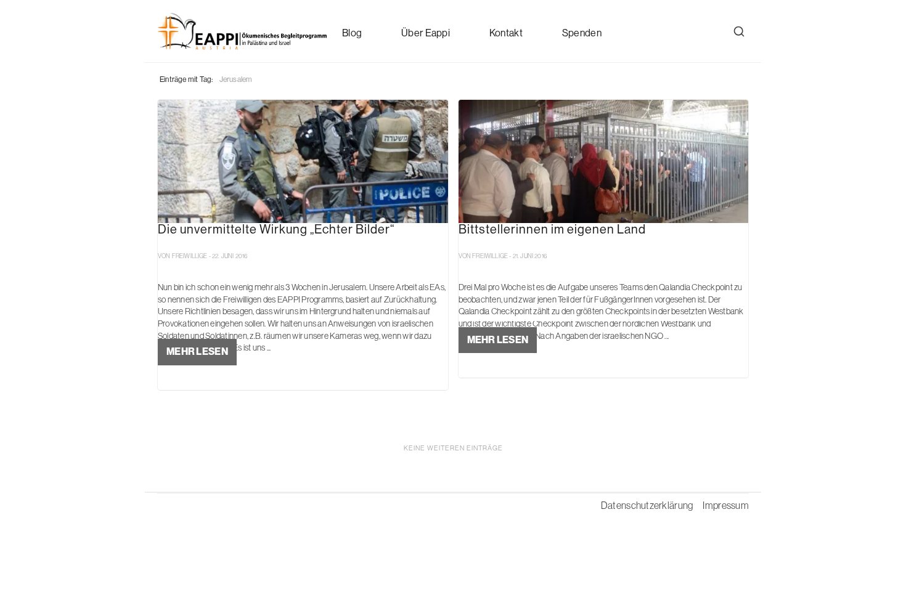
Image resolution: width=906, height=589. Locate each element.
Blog (352, 33)
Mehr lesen (197, 351)
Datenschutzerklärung (647, 505)
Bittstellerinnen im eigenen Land (552, 230)
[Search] (739, 31)
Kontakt (506, 33)
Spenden (582, 33)
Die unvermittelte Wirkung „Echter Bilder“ (276, 230)
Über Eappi (425, 33)
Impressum (726, 505)
